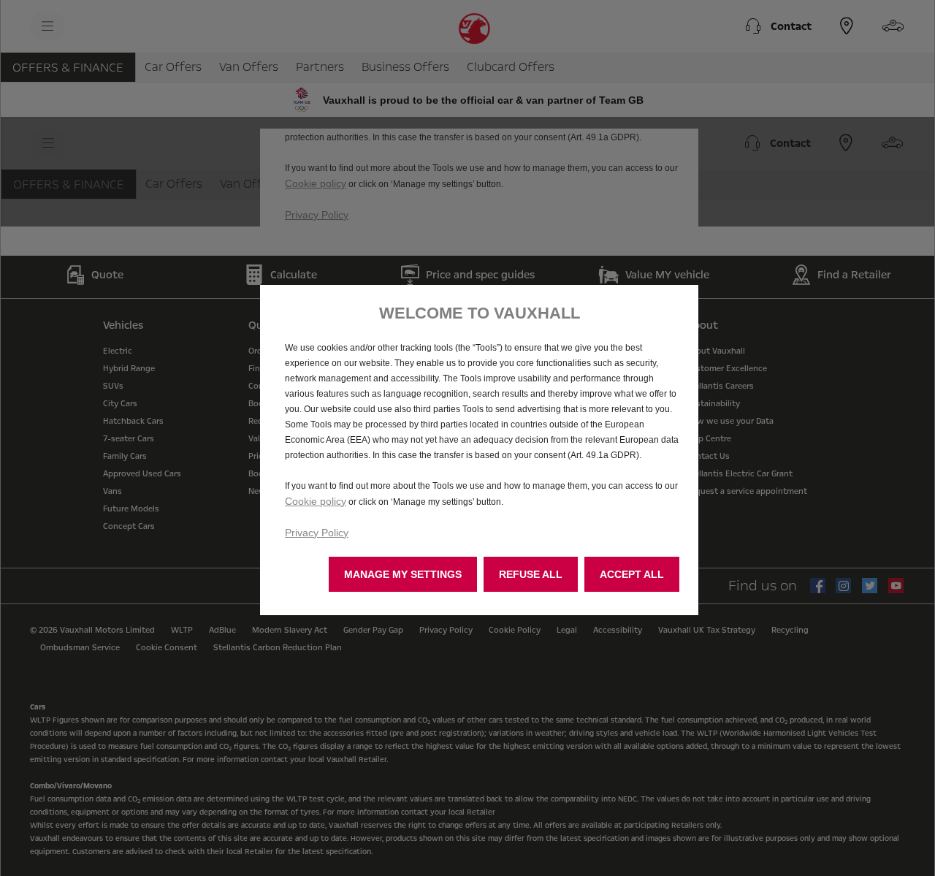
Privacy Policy (316, 532)
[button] (403, 574)
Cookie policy (315, 501)
